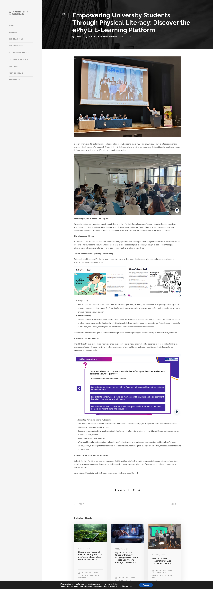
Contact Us (14, 80)
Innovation (103, 37)
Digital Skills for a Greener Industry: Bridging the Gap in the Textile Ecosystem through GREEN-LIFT (127, 557)
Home (11, 25)
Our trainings (16, 39)
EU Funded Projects (19, 52)
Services (13, 32)
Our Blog (13, 66)
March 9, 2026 (158, 555)
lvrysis (79, 37)
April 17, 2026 (121, 549)
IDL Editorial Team (90, 573)
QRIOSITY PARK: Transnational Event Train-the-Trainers (162, 561)
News (120, 37)
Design (85, 575)
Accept (146, 585)
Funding (93, 37)
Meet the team (16, 73)
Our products (16, 46)
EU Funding (94, 575)
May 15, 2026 (84, 548)
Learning (113, 37)
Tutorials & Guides (18, 59)
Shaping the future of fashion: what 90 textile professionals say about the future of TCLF (90, 556)
